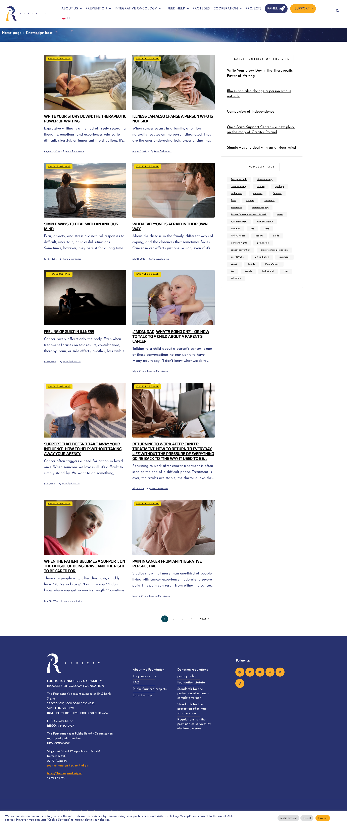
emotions (257, 193)
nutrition (235, 229)
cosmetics (269, 200)
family (251, 264)
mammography (260, 208)
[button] (71, 8)
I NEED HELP (174, 8)
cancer (234, 264)
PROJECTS (253, 8)
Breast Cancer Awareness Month (248, 215)
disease (260, 186)
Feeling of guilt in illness (69, 331)
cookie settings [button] (288, 818)
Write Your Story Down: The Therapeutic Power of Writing (85, 118)
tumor (280, 215)
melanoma (236, 193)
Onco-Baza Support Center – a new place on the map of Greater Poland (261, 129)
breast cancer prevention (274, 250)
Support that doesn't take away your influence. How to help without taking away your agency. (82, 449)
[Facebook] (239, 672)
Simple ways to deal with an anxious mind (81, 226)
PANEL (272, 8)
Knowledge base (59, 59)
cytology (279, 186)
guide (276, 236)
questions (284, 257)
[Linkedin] (249, 672)
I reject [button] (307, 818)
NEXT (203, 619)
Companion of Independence (250, 112)
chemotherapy (264, 179)
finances (277, 193)
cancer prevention (240, 250)
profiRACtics (237, 257)
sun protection (239, 222)
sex (232, 271)
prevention (263, 243)
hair (286, 271)
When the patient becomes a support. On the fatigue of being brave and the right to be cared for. (84, 566)
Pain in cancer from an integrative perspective (167, 563)
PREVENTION (96, 8)
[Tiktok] (239, 683)
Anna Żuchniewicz (75, 151)
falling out (268, 271)
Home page (11, 33)
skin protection (265, 222)
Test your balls (239, 179)
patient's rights (239, 243)
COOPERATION (225, 8)
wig (252, 229)
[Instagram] (270, 672)
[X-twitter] (280, 672)
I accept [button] (323, 818)
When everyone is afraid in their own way (169, 226)
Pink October (238, 236)
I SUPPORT (301, 8)
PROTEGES (201, 8)
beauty (259, 236)
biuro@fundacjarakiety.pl (64, 773)
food (233, 200)
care (266, 229)
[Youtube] (259, 672)
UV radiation (262, 257)
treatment (236, 208)
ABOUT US (69, 8)
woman (250, 200)
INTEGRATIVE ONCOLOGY (136, 8)
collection (236, 278)
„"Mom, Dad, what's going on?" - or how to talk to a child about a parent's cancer (170, 336)
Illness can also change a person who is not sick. (172, 118)
